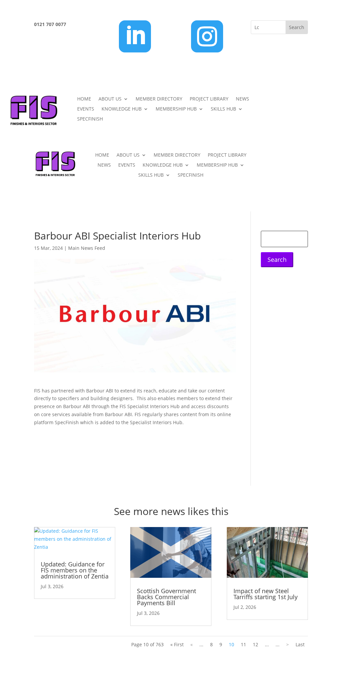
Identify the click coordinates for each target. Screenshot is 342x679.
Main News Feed (86, 248)
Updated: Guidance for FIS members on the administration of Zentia (75, 570)
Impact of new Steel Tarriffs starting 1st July (265, 594)
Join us (308, 102)
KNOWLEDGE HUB (122, 109)
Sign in (308, 127)
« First (177, 644)
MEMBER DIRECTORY (159, 99)
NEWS (242, 99)
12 (255, 644)
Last (300, 644)
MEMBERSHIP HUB (176, 109)
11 (243, 644)
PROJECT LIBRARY (209, 99)
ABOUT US (110, 99)
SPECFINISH (90, 119)
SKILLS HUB (223, 109)
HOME (84, 99)
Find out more (63, 440)
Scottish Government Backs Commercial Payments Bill (166, 597)
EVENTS (85, 109)
